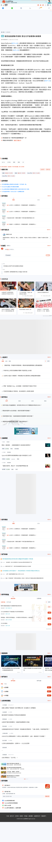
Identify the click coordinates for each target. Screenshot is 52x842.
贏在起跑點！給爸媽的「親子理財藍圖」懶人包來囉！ (13, 166)
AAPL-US (16, 50)
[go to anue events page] (45, 5)
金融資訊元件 (37, 816)
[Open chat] (49, 8)
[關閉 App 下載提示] (1, 2)
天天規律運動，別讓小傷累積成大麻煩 (25, 293)
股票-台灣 (8, 614)
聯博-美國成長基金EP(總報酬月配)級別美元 (11, 606)
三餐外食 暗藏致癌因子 (43, 292)
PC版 (7, 816)
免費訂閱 (47, 796)
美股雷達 (8, 32)
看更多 (49, 195)
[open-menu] (1, 5)
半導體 (6, 695)
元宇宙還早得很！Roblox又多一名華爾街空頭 (13, 191)
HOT (8, 205)
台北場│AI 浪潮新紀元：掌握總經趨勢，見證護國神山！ (21, 211)
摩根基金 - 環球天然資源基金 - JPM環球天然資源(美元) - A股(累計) (17, 617)
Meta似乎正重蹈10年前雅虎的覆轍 (10, 186)
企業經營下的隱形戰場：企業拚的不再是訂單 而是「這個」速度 (8, 293)
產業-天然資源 (9, 619)
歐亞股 (8, 441)
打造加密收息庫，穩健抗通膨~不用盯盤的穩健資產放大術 (20, 218)
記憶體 (6, 687)
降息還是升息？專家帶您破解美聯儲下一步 (15, 138)
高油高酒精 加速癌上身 (25, 309)
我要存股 (48, 169)
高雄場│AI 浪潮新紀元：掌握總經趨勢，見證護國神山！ (21, 224)
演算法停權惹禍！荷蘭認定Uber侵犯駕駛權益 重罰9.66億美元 (8, 310)
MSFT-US (47, 81)
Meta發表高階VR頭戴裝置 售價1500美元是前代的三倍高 (15, 189)
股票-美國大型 (9, 608)
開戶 (49, 607)
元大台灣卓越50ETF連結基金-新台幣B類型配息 (12, 611)
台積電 (6, 691)
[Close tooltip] (48, 11)
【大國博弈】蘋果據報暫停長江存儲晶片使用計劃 (15, 272)
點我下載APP (17, 140)
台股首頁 (42, 169)
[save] (39, 8)
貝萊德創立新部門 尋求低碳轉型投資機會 (13, 266)
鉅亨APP (12, 816)
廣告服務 (31, 816)
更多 (48, 361)
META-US (15, 43)
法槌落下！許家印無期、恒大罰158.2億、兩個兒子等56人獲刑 (43, 310)
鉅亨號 (16, 816)
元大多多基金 (4, 623)
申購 (49, 612)
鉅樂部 (21, 816)
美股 (3, 32)
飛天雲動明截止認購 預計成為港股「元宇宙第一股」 (14, 184)
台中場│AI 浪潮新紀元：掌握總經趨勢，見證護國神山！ (21, 205)
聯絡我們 (44, 816)
